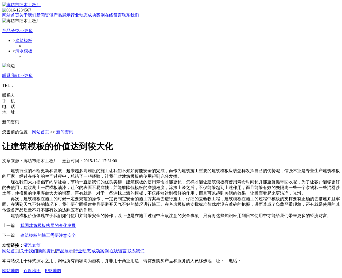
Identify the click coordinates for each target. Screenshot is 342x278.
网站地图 (10, 270)
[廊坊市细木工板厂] (21, 4)
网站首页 (10, 15)
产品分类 (10, 30)
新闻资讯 (64, 132)
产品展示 (64, 251)
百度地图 (32, 270)
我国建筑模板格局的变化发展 (48, 225)
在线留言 (118, 251)
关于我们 (28, 251)
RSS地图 (53, 270)
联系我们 (10, 75)
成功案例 (100, 251)
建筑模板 (23, 40)
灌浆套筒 (32, 245)
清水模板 (23, 51)
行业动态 (82, 251)
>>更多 (26, 30)
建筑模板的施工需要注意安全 (48, 235)
